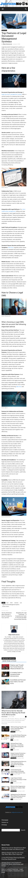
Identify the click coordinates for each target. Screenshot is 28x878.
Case (7, 602)
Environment (13, 791)
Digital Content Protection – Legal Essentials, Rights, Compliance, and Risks (18, 754)
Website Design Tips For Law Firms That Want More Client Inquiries (18, 728)
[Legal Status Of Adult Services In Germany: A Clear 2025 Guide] (5, 780)
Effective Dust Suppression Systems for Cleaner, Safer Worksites (18, 788)
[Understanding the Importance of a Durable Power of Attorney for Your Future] (5, 771)
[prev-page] (3, 687)
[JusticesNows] (14, 3)
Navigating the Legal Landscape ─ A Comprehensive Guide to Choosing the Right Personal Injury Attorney (20, 616)
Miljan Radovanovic (7, 44)
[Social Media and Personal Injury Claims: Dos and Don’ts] (5, 681)
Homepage (5, 820)
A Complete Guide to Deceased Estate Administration (16, 674)
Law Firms (13, 731)
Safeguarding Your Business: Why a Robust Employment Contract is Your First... (18, 796)
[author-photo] (14, 632)
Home (3, 12)
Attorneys (10, 247)
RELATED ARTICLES (8, 658)
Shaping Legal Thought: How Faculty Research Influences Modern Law (17, 666)
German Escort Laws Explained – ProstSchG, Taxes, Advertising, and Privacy (17, 746)
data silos (18, 386)
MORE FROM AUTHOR (9, 661)
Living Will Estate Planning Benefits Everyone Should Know (18, 736)
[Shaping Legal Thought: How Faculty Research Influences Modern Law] (5, 667)
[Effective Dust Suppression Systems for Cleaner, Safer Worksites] (5, 788)
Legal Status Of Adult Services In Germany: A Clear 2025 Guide (18, 779)
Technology (13, 758)
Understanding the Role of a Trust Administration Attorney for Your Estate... (18, 763)
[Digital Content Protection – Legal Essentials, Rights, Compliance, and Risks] (5, 755)
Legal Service (8, 12)
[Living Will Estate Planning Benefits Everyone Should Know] (5, 737)
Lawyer (12, 766)
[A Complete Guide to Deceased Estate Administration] (5, 674)
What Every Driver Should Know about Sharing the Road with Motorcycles (13, 713)
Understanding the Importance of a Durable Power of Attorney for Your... (18, 771)
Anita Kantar (5, 716)
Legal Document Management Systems (10, 604)
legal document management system (12, 94)
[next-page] (5, 687)
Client (11, 602)
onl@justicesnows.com (17, 812)
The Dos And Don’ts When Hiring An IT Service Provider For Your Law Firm (7, 615)
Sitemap (4, 824)
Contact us (5, 822)
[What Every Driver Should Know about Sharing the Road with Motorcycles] (14, 700)
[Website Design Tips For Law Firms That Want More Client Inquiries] (5, 729)
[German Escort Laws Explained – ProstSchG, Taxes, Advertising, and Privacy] (5, 745)
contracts (16, 602)
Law (21, 602)
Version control (5, 606)
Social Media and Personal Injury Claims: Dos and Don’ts (18, 681)
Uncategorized (5, 676)
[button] (2, 9)
